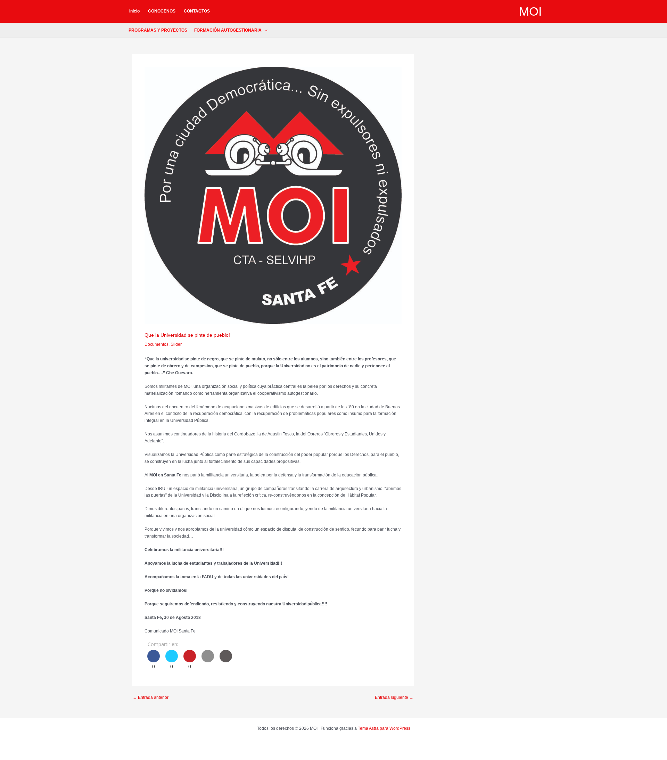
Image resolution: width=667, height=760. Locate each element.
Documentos (156, 344)
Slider (176, 344)
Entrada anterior (150, 697)
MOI (530, 11)
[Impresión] (226, 660)
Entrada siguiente (394, 697)
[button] (264, 30)
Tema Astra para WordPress (384, 728)
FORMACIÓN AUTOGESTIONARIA (228, 30)
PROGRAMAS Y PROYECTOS (158, 30)
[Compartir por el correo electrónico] (207, 660)
